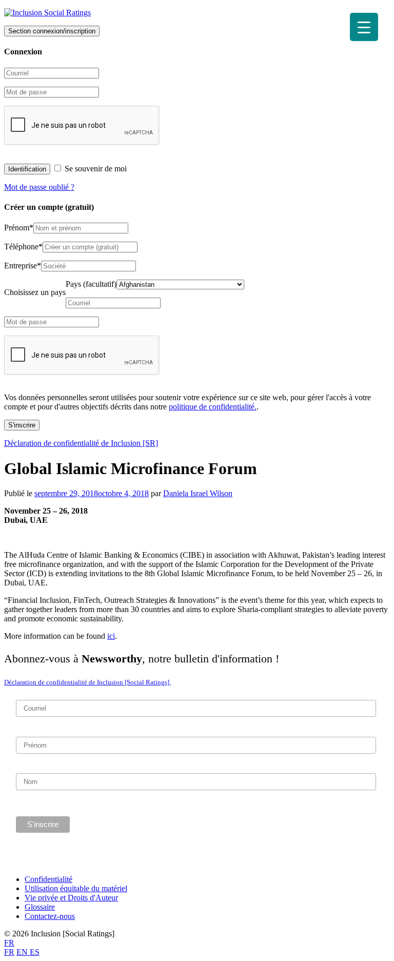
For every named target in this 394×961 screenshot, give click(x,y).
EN (23, 952)
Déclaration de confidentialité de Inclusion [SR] (81, 443)
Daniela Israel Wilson (197, 493)
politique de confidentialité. (213, 406)
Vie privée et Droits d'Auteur (71, 897)
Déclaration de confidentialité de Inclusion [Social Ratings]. (87, 682)
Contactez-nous (50, 916)
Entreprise (22, 265)
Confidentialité (48, 879)
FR (9, 942)
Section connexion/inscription (51, 31)
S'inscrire (21, 425)
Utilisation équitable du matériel (76, 888)
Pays (91, 284)
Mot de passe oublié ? (39, 187)
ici (111, 636)
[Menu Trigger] (364, 27)
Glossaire (40, 907)
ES (35, 952)
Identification (27, 169)
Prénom (18, 227)
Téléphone (23, 246)
